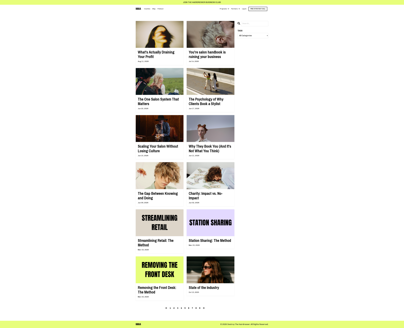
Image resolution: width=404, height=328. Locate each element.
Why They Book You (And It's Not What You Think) (210, 148)
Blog (153, 9)
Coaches (147, 9)
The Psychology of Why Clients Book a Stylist (206, 101)
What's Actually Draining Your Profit (156, 54)
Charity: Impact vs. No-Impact (206, 195)
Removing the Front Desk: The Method (157, 289)
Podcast (160, 9)
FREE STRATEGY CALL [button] (257, 9)
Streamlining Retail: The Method (155, 242)
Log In (244, 9)
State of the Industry (204, 287)
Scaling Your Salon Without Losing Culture (158, 148)
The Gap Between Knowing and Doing (158, 195)
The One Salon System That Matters (158, 101)
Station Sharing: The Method (210, 240)
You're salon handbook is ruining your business (207, 54)
